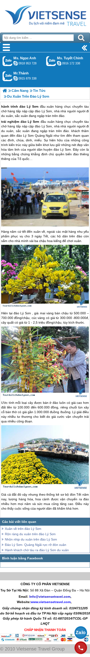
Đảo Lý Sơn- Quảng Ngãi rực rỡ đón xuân (35, 545)
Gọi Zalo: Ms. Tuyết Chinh (51, 61)
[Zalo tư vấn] (81, 632)
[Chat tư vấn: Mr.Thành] (15, 78)
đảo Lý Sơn (30, 121)
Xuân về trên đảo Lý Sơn (23, 529)
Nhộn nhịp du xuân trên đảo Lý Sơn (31, 539)
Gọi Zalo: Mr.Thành (7, 76)
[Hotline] (81, 648)
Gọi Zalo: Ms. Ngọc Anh (7, 61)
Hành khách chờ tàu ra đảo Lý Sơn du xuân (37, 550)
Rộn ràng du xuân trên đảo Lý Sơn (30, 534)
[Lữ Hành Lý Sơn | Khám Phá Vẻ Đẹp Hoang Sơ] (5, 90)
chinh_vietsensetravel (59, 63)
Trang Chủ (45, 15)
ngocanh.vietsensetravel (15, 63)
